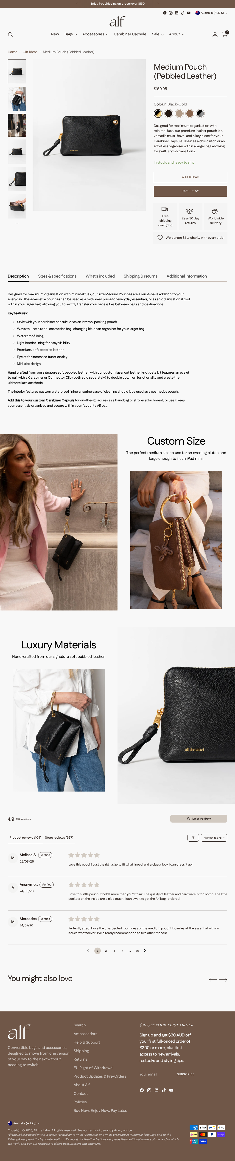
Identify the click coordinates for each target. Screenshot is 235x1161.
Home (12, 52)
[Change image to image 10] (17, 151)
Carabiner (35, 377)
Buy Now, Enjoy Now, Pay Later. (100, 1110)
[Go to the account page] (215, 34)
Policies (80, 1102)
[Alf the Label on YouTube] (189, 13)
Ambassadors (85, 1034)
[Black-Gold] (158, 113)
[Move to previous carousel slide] (213, 980)
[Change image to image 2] (17, 99)
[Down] (17, 223)
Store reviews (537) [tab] (59, 837)
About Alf (82, 1085)
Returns (80, 1059)
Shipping (81, 1051)
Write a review (199, 818)
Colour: (170, 104)
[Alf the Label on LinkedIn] (177, 13)
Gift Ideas (30, 52)
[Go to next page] (146, 951)
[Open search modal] (10, 34)
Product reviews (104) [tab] (25, 837)
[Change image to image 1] (17, 71)
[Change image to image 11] (17, 179)
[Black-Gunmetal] (200, 113)
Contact (81, 1093)
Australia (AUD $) (212, 13)
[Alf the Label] (117, 21)
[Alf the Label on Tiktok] (183, 13)
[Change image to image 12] (17, 206)
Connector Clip (60, 377)
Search (80, 1025)
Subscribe (185, 1074)
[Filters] (193, 838)
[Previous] (77, 4)
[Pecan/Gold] (189, 113)
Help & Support (87, 1042)
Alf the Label (42, 1130)
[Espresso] (168, 113)
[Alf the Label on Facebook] (165, 13)
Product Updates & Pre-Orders (100, 1076)
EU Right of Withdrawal (93, 1068)
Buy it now (190, 191)
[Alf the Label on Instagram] (171, 13)
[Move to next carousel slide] (223, 979)
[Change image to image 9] (17, 125)
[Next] (158, 4)
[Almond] (179, 113)
